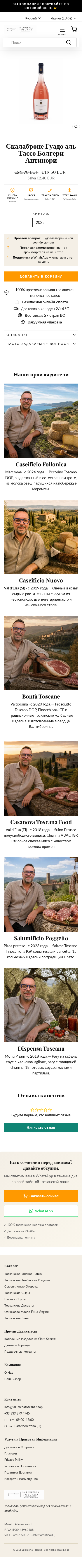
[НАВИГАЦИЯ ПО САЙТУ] (62, 29)
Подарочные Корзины (20, 1351)
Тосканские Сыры (17, 1293)
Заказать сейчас (44, 1196)
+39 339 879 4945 (17, 1413)
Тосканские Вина (16, 1318)
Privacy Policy (13, 1459)
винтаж (41, 213)
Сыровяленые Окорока (21, 1286)
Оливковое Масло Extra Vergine (26, 1312)
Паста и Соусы (15, 1299)
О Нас (8, 1372)
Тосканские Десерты (19, 1305)
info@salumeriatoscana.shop (23, 1407)
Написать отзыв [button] (41, 1127)
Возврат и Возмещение (21, 1479)
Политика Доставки (18, 1472)
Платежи (10, 1453)
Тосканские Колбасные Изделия (27, 1280)
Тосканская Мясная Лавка (23, 1273)
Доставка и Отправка (19, 1447)
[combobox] (42, 42)
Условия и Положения (20, 1466)
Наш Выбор (12, 1379)
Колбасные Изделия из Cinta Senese (30, 1339)
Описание (18, 335)
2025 (40, 222)
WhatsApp (44, 1211)
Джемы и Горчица (17, 1345)
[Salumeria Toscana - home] (24, 1495)
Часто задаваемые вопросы (38, 344)
